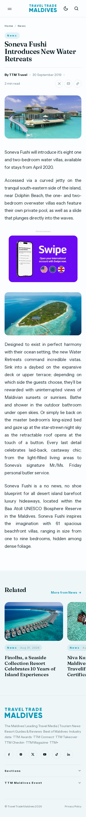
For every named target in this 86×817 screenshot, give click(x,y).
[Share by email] (68, 84)
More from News (64, 592)
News (22, 26)
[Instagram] (21, 754)
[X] (32, 754)
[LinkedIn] (68, 754)
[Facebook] (9, 754)
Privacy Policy (73, 806)
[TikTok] (56, 754)
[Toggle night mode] (66, 8)
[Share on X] (59, 84)
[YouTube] (44, 754)
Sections (13, 771)
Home (9, 26)
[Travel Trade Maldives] (23, 713)
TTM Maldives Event (23, 782)
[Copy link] (77, 84)
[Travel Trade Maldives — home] (43, 8)
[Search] (76, 8)
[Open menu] (10, 8)
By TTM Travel (16, 75)
